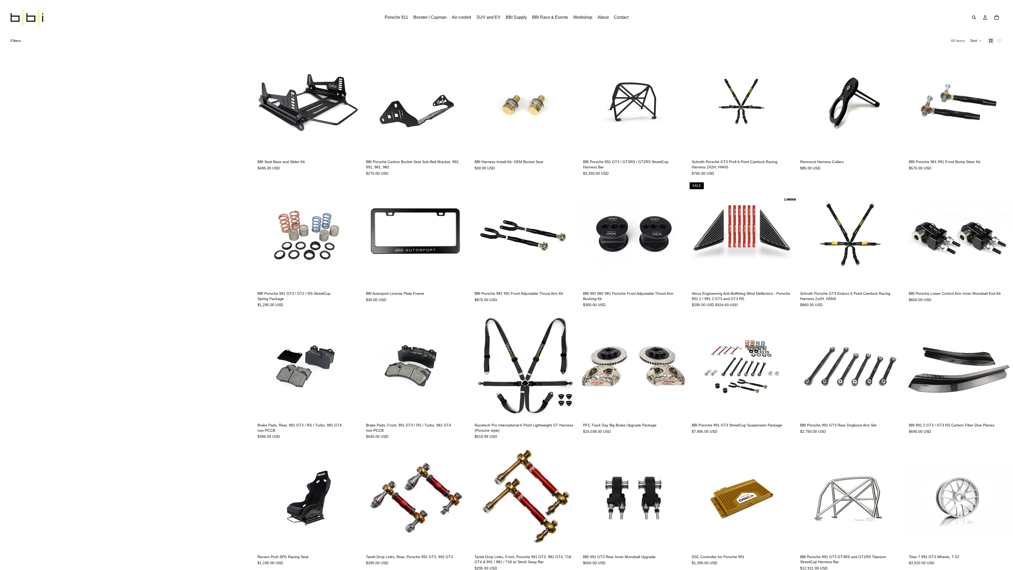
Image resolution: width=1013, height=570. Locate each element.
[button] (976, 40)
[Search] (974, 17)
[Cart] (996, 17)
